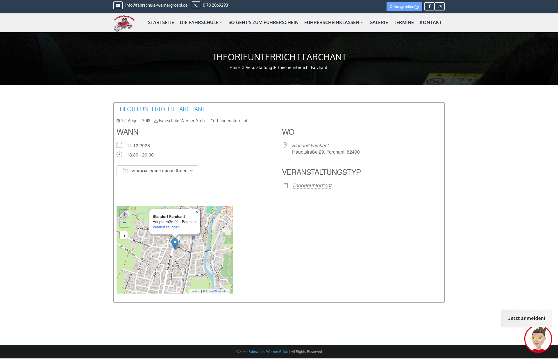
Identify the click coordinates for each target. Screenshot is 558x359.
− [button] (124, 222)
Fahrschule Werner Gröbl (182, 120)
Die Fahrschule (199, 22)
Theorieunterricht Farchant (161, 109)
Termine (404, 22)
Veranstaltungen (166, 227)
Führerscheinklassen (331, 22)
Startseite (161, 22)
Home (235, 67)
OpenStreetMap (217, 291)
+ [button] (124, 214)
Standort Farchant (310, 145)
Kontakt (431, 22)
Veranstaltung (259, 67)
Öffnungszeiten (402, 6)
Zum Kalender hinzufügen (158, 171)
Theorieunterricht (231, 120)
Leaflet (195, 291)
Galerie (378, 22)
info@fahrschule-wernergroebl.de (156, 5)
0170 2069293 (215, 5)
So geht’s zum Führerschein (263, 22)
